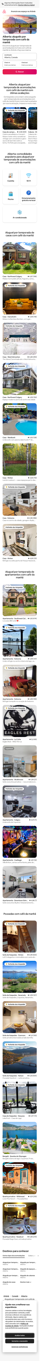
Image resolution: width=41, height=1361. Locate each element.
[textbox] (11, 65)
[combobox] (19, 57)
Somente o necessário (20, 1341)
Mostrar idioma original (26, 5)
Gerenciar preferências (19, 1347)
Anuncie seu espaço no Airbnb (23, 11)
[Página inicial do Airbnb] (4, 11)
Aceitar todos (20, 1335)
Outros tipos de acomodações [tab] (14, 1256)
